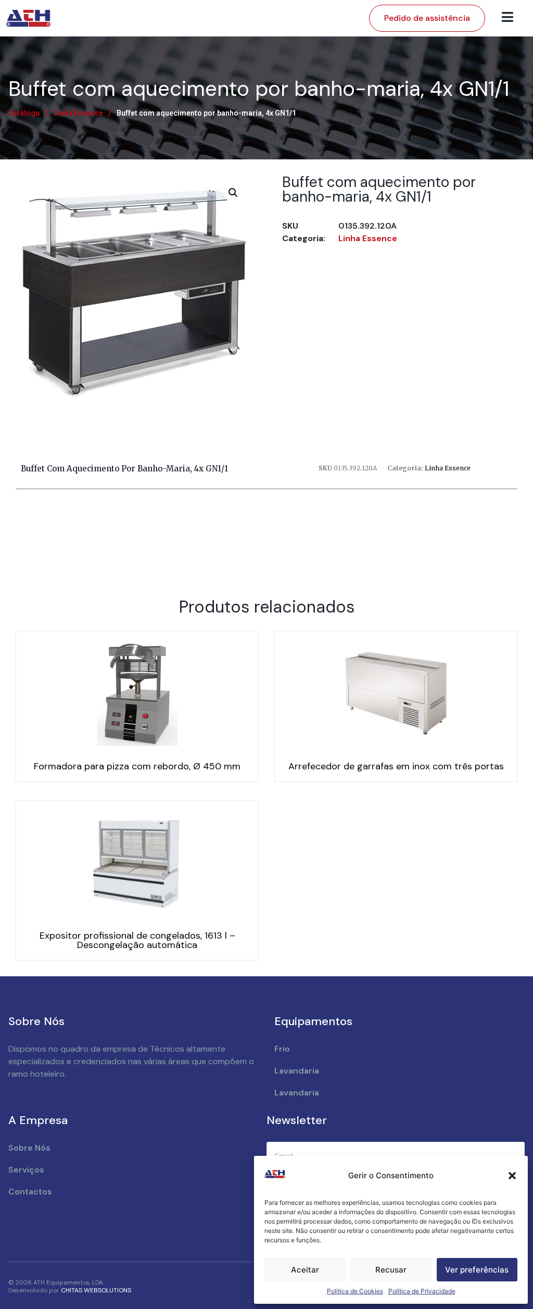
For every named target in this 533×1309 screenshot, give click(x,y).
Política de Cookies (355, 1291)
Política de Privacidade (421, 1291)
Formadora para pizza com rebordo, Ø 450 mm (137, 766)
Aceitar (305, 1270)
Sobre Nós (29, 1147)
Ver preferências (477, 1270)
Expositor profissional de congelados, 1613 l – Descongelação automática (137, 940)
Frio (282, 1048)
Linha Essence (78, 113)
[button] (512, 1175)
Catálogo (24, 113)
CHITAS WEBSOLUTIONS (96, 1290)
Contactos (30, 1191)
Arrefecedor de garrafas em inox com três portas (396, 766)
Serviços (26, 1169)
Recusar (391, 1270)
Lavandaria (296, 1070)
